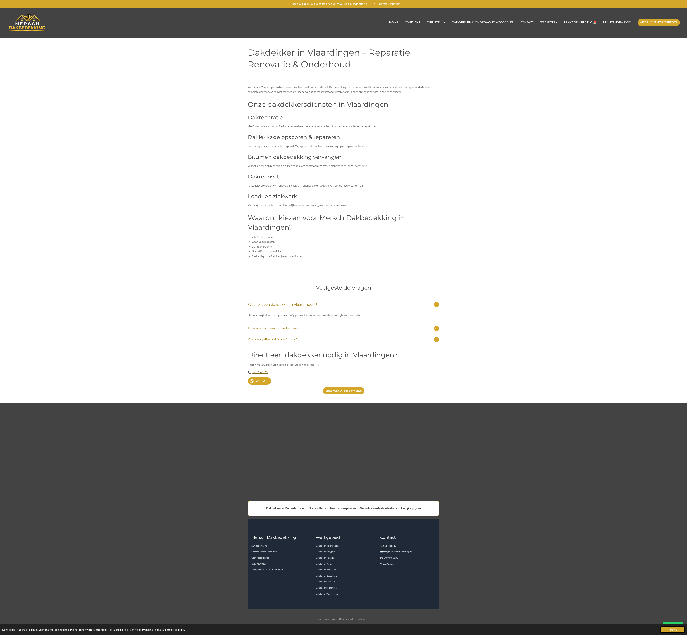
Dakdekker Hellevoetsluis (327, 545)
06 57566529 (260, 372)
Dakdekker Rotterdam (326, 569)
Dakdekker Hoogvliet (325, 551)
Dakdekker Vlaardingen (327, 593)
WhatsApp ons (387, 563)
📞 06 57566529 (388, 545)
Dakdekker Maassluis (325, 557)
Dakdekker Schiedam (325, 581)
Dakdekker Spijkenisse (326, 587)
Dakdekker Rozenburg (326, 575)
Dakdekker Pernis (324, 563)
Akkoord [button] (672, 629)
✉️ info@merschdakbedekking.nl (396, 551)
